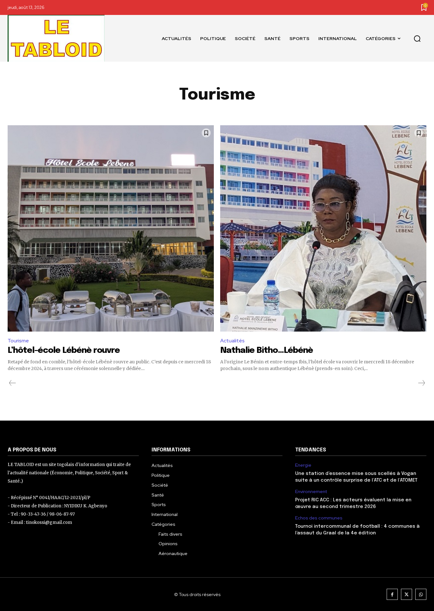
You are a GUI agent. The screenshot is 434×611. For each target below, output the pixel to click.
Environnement (311, 491)
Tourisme (18, 340)
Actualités (232, 340)
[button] (417, 38)
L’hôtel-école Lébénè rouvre (64, 350)
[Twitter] (406, 594)
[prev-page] (12, 383)
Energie (303, 465)
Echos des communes (318, 518)
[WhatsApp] (420, 594)
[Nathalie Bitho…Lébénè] (323, 228)
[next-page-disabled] (421, 383)
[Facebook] (392, 594)
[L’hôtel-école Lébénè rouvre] (111, 228)
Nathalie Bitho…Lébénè (266, 350)
